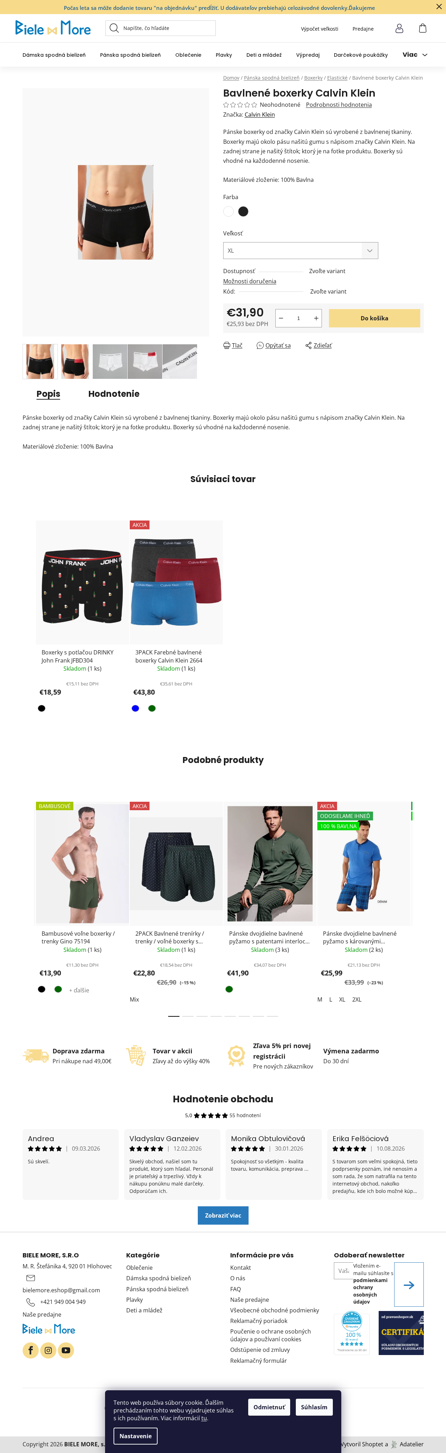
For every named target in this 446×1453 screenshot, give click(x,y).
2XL (356, 999)
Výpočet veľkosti (319, 28)
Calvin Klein (260, 114)
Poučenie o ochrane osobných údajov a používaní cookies (270, 1335)
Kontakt (240, 1268)
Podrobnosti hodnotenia (339, 105)
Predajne (363, 28)
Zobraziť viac (223, 1215)
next (418, 907)
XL (342, 999)
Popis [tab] (48, 394)
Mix (134, 999)
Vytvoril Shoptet (362, 1444)
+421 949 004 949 (63, 1302)
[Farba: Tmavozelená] (151, 710)
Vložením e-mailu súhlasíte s (373, 1283)
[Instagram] (48, 1350)
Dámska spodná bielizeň (158, 1278)
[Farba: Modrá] (136, 710)
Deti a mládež (144, 1310)
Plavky (134, 1300)
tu (204, 1418)
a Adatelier (404, 1444)
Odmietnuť (269, 1407)
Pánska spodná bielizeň (157, 1289)
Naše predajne (42, 1314)
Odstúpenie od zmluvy (260, 1350)
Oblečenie (139, 1268)
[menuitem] (54, 55)
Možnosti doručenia (249, 281)
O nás (237, 1278)
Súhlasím (314, 1407)
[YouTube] (66, 1350)
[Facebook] (31, 1350)
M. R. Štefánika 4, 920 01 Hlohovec (67, 1266)
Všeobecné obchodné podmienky (274, 1310)
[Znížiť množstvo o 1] (281, 318)
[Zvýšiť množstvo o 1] (316, 318)
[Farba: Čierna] (42, 710)
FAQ (235, 1289)
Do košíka (375, 318)
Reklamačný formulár (258, 1361)
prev (28, 907)
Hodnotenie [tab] (114, 394)
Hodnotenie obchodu (223, 1099)
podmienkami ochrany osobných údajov (370, 1291)
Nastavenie (136, 1436)
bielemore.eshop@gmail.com (61, 1290)
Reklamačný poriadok (258, 1321)
